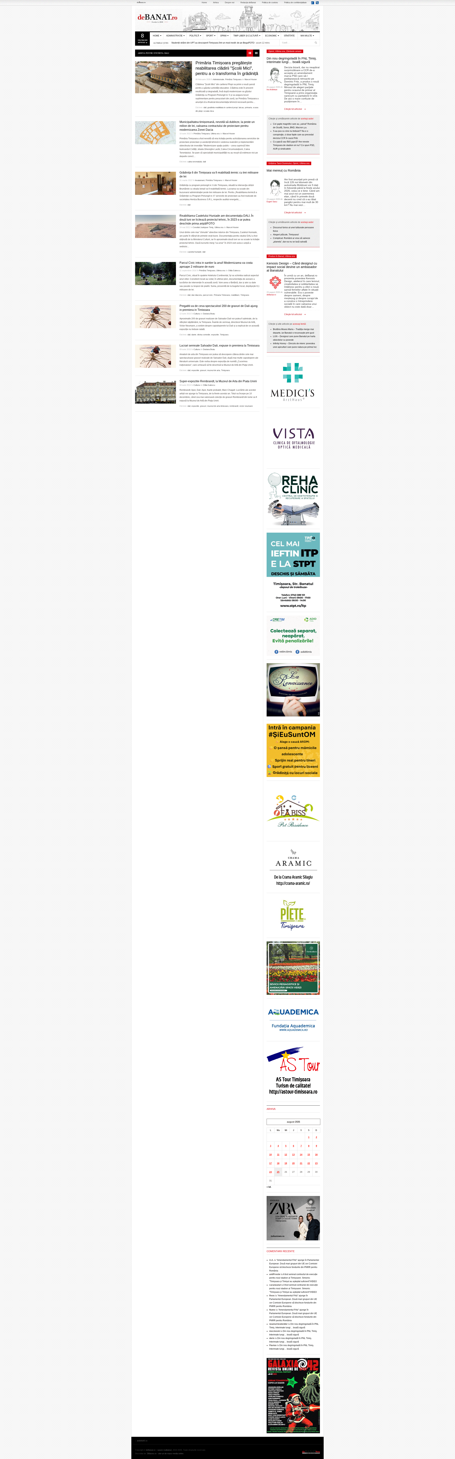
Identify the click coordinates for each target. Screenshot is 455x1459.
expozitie (215, 335)
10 (270, 1154)
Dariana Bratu (209, 314)
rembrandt (233, 406)
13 (293, 1154)
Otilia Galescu (234, 270)
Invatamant (200, 180)
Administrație (174, 35)
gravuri (203, 370)
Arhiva (216, 2)
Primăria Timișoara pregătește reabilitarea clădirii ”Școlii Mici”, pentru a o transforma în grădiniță (227, 68)
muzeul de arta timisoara (217, 406)
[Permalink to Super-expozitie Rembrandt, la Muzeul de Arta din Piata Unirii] (155, 392)
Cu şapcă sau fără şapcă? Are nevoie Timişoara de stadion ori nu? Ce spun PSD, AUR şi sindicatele (294, 145)
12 (286, 1154)
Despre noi (229, 2)
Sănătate (289, 35)
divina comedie (203, 335)
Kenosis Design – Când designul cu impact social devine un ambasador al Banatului (292, 267)
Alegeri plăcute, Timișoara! (286, 234)
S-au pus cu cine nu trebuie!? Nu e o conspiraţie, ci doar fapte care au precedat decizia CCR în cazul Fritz (293, 134)
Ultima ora (215, 133)
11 (278, 1154)
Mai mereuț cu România (284, 170)
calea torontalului (195, 162)
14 (301, 1154)
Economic (271, 35)
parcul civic (208, 295)
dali (205, 107)
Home (204, 2)
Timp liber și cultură (245, 35)
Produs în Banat (276, 256)
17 (270, 1163)
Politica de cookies (270, 2)
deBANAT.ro (227, 18)
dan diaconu (196, 295)
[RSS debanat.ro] (318, 4)
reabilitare (235, 295)
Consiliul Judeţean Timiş (203, 227)
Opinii (223, 35)
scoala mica (209, 111)
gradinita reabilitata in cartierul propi (222, 107)
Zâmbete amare (293, 51)
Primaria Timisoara (222, 295)
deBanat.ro (271, 295)
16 (316, 1154)
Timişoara (244, 295)
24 (270, 1172)
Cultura (197, 314)
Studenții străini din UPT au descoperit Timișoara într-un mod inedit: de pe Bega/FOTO (212, 43)
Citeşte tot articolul (293, 109)
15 (308, 1154)
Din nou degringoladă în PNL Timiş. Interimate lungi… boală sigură (292, 60)
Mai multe (306, 35)
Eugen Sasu (272, 202)
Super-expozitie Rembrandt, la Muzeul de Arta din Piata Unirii (218, 381)
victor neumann (246, 406)
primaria (248, 107)
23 (316, 1163)
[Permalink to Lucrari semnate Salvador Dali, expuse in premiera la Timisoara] (155, 356)
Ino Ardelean (272, 89)
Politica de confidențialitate (295, 2)
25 (278, 1172)
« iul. (269, 1187)
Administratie (218, 79)
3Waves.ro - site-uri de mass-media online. (165, 1453)
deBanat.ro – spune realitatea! (159, 1450)
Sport (209, 35)
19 (286, 1163)
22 (308, 1163)
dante (193, 335)
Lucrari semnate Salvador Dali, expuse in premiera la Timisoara (219, 345)
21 (301, 1163)
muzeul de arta (213, 370)
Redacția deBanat (248, 2)
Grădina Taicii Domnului (280, 163)
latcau (241, 107)
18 (278, 1163)
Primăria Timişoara (233, 79)
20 (293, 1163)
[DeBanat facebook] (313, 4)
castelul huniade (194, 252)
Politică (194, 35)
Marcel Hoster (251, 79)
